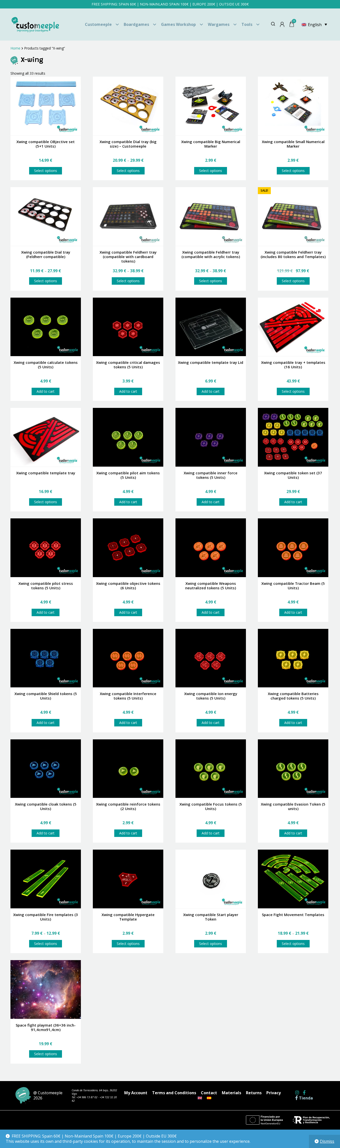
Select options (45, 170)
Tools (246, 24)
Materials (231, 1092)
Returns (254, 1092)
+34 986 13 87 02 (86, 1097)
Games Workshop (178, 24)
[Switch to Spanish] (209, 1097)
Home (15, 48)
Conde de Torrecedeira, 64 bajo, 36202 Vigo (94, 1091)
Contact (209, 1092)
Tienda (305, 1098)
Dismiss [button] (327, 1141)
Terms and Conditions (174, 1092)
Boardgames (136, 24)
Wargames (218, 24)
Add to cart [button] (46, 391)
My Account (135, 1092)
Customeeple (98, 24)
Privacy (273, 1092)
